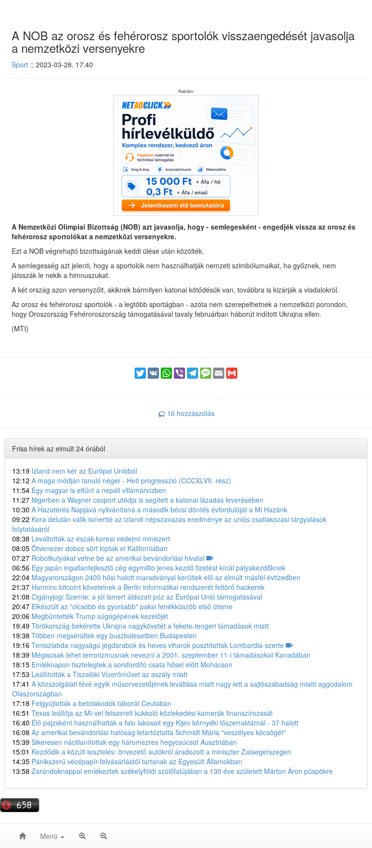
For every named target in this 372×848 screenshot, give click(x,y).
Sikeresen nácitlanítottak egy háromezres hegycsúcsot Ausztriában (124, 742)
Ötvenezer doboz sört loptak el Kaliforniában (90, 548)
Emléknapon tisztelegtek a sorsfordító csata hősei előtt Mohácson (122, 664)
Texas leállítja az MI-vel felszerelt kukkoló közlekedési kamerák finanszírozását (142, 713)
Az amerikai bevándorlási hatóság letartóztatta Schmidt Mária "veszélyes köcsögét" (149, 732)
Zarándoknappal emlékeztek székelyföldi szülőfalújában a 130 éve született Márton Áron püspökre (172, 771)
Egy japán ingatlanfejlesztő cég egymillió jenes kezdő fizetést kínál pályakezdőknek (148, 567)
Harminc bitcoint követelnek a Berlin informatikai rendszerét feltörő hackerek (138, 587)
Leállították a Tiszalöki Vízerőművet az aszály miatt (99, 674)
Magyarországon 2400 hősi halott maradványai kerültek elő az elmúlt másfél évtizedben (156, 577)
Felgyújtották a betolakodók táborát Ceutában (91, 703)
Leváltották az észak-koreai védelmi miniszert (91, 538)
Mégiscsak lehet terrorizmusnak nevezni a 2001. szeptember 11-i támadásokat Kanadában (161, 655)
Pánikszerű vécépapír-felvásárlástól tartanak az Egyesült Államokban (127, 761)
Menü (50, 836)
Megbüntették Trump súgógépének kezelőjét (90, 616)
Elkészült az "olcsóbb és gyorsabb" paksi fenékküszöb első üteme (122, 606)
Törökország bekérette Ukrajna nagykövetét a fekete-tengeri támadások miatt (140, 626)
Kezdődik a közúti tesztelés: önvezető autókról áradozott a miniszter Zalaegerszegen (151, 751)
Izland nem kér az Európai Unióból (74, 471)
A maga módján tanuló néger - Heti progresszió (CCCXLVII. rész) (121, 480)
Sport (20, 64)
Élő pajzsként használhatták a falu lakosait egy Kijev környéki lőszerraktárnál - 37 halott (155, 722)
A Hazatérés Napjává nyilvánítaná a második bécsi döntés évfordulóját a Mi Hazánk (149, 509)
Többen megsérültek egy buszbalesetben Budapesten (104, 635)
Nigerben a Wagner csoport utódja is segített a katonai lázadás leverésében (138, 500)
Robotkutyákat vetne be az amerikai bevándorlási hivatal (109, 558)
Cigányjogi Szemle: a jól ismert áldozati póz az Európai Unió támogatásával (137, 596)
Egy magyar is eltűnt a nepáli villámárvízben (89, 490)
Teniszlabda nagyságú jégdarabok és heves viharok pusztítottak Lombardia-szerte (149, 645)
